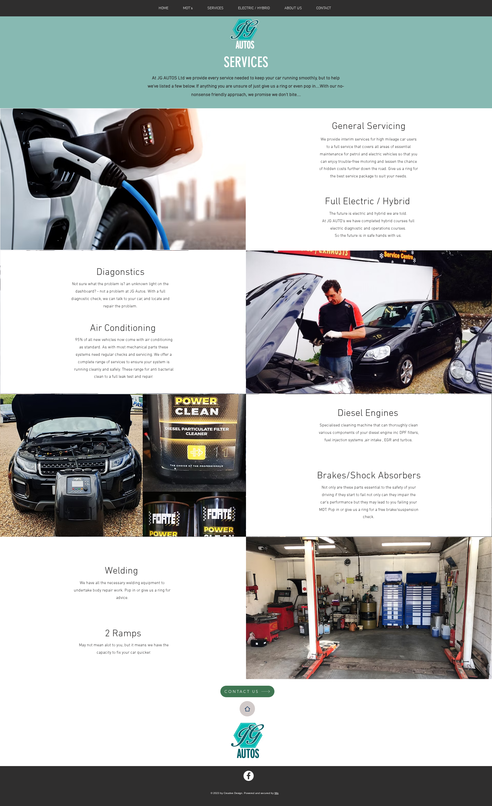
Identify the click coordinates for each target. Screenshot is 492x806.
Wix (276, 793)
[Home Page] (247, 708)
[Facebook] (248, 776)
